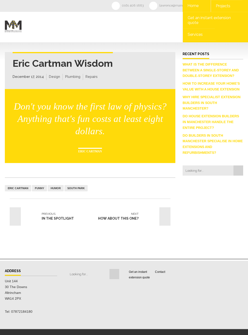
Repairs (91, 77)
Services (195, 34)
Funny (39, 188)
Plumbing (72, 77)
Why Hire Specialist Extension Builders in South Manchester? (211, 103)
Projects (223, 6)
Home (193, 5)
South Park (76, 188)
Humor (56, 188)
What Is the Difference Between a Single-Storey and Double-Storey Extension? (211, 70)
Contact (160, 272)
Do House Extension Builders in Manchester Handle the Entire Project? (211, 122)
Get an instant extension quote (209, 20)
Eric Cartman (18, 188)
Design (54, 77)
